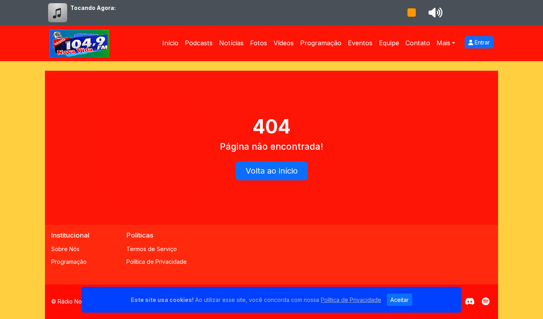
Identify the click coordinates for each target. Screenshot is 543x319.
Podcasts (199, 43)
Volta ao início (272, 171)
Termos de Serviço (151, 249)
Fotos (258, 43)
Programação (320, 43)
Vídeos (283, 43)
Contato (417, 43)
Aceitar (399, 299)
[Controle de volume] (434, 12)
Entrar (481, 42)
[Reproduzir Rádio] (411, 12)
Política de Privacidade (156, 261)
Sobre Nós (65, 249)
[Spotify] (485, 301)
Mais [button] (443, 43)
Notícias (231, 43)
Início (170, 43)
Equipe (389, 43)
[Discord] (470, 301)
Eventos (360, 43)
